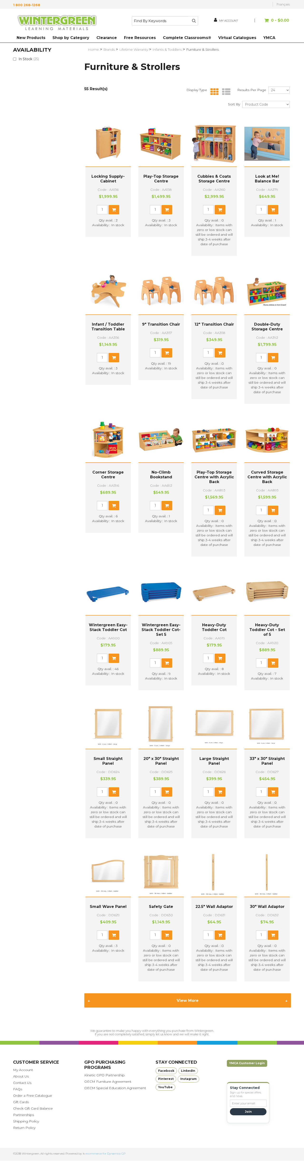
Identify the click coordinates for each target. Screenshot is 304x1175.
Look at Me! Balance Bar (267, 178)
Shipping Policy (26, 1121)
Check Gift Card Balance (33, 1108)
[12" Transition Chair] (214, 291)
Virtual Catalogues (237, 37)
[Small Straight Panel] (108, 726)
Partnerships (23, 1115)
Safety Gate (161, 906)
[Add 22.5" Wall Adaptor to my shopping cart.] (220, 935)
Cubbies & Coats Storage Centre (214, 178)
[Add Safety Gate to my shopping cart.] (167, 935)
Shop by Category (70, 37)
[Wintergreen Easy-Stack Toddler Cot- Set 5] (161, 592)
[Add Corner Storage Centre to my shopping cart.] (114, 505)
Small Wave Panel (108, 906)
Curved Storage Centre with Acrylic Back (267, 477)
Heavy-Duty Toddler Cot (214, 627)
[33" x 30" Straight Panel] (267, 726)
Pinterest (166, 1079)
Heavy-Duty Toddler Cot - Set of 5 (267, 630)
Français (283, 4)
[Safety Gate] (161, 874)
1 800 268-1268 (26, 5)
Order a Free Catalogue (32, 1095)
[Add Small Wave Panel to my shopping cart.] (114, 935)
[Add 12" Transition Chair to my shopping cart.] (220, 352)
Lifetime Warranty (133, 49)
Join (248, 1111)
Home (93, 49)
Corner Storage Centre (108, 474)
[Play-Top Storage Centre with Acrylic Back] (214, 439)
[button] (272, 22)
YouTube (165, 1087)
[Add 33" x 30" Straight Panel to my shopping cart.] (273, 792)
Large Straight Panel (214, 761)
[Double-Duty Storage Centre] (267, 291)
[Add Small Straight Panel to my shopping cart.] (114, 792)
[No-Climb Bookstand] (161, 439)
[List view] (225, 92)
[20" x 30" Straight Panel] (161, 726)
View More (188, 1000)
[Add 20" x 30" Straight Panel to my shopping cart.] (167, 792)
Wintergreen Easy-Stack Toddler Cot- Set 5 (161, 630)
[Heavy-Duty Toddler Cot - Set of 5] (267, 592)
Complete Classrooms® (187, 37)
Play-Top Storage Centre (161, 178)
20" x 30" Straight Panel (161, 761)
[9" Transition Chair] (161, 291)
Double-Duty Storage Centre (267, 326)
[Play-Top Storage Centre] (161, 143)
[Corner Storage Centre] (108, 439)
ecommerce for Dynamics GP (106, 1153)
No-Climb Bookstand (161, 474)
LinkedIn (188, 1070)
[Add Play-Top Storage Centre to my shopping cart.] (167, 209)
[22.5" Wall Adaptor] (214, 874)
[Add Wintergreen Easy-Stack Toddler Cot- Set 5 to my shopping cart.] (167, 663)
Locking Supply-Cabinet (108, 178)
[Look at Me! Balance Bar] (267, 143)
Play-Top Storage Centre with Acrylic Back (214, 477)
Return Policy (24, 1128)
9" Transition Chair (161, 324)
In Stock (29, 59)
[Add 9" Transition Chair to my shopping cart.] (167, 352)
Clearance (106, 37)
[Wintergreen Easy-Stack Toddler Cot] (108, 592)
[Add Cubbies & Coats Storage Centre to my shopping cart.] (220, 209)
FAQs (17, 1089)
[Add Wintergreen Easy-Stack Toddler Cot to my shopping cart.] (114, 658)
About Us (21, 1076)
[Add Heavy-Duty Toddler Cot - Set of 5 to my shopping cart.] (273, 663)
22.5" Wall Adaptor (214, 906)
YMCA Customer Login (247, 1063)
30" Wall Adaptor (267, 906)
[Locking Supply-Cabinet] (108, 143)
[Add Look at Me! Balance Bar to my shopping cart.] (273, 209)
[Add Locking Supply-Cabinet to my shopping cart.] (114, 209)
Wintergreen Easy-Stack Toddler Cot (108, 627)
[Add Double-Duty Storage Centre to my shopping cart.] (273, 357)
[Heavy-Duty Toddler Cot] (214, 592)
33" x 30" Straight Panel (267, 761)
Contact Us (22, 1083)
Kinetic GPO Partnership (104, 1075)
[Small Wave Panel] (108, 874)
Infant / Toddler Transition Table (108, 326)
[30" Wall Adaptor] (267, 874)
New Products (31, 37)
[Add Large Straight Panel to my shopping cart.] (220, 792)
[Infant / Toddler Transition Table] (108, 291)
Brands (109, 49)
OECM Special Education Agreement (115, 1088)
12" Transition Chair (214, 324)
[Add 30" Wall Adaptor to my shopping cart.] (273, 935)
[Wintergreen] (57, 23)
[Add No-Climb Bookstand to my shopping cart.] (167, 505)
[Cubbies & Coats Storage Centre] (214, 143)
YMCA (269, 37)
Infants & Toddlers (167, 49)
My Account (23, 1070)
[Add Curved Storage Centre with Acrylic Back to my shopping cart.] (273, 510)
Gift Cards (21, 1102)
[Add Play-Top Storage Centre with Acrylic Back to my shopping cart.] (220, 510)
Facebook (166, 1070)
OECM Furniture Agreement (107, 1081)
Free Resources (140, 37)
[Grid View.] (213, 92)
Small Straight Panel (108, 761)
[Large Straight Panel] (214, 726)
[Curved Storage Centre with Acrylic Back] (267, 439)
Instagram (188, 1079)
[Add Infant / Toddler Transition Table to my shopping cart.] (114, 357)
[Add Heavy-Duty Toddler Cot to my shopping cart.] (220, 658)
